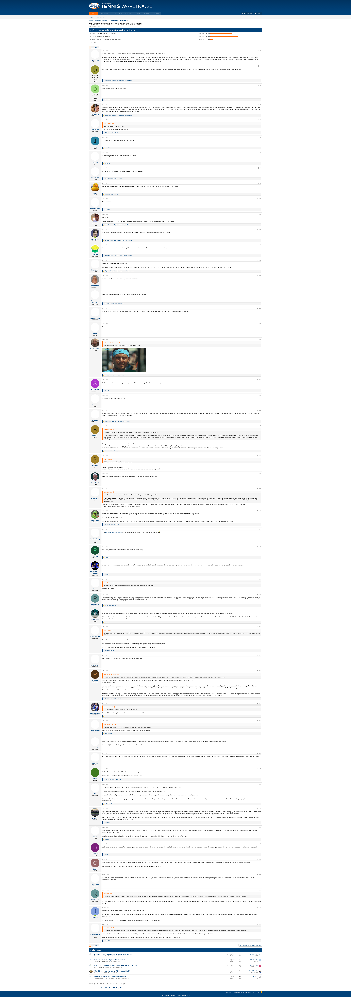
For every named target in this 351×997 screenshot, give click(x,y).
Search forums (100, 17)
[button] (109, 13)
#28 (260, 529)
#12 (260, 229)
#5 (260, 120)
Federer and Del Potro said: (111, 343)
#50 (260, 924)
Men (138, 13)
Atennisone (97, 956)
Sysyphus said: (108, 630)
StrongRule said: (108, 583)
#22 (260, 410)
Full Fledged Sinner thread (113, 532)
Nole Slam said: (108, 123)
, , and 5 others (118, 240)
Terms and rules (237, 992)
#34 (260, 626)
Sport (95, 967)
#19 (260, 339)
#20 (260, 379)
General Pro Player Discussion (115, 956)
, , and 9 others (118, 80)
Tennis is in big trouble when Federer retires (110, 977)
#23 (260, 426)
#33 (260, 610)
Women (146, 13)
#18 (260, 324)
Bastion (256, 955)
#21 (260, 395)
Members (117, 13)
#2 (260, 66)
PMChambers (254, 967)
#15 (260, 275)
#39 (260, 738)
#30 (260, 562)
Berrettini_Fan (97, 973)
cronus (256, 978)
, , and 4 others (118, 225)
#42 (260, 784)
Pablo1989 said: (108, 429)
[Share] (258, 51)
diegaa (96, 961)
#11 (260, 214)
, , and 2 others (118, 115)
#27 (260, 510)
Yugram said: (107, 459)
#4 (260, 104)
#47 (260, 874)
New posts (91, 17)
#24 (260, 455)
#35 (260, 655)
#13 (260, 245)
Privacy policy (247, 992)
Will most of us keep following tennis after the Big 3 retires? (115, 965)
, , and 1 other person (119, 271)
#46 (260, 859)
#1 (260, 50)
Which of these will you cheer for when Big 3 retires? (113, 954)
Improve (156, 13)
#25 (260, 473)
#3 (260, 85)
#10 (260, 199)
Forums (93, 13)
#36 (260, 670)
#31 (260, 579)
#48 (260, 890)
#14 (260, 260)
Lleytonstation (254, 972)
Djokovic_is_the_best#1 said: (111, 674)
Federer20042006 (98, 978)
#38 (260, 720)
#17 (260, 308)
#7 (260, 152)
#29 (260, 546)
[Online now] (95, 237)
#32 (260, 594)
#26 (260, 488)
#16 (260, 291)
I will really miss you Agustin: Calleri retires (109, 960)
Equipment (128, 13)
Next (95, 47)
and (112, 194)
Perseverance (254, 961)
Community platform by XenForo (175, 995)
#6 (260, 137)
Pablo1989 (93, 26)
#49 (260, 907)
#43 (260, 808)
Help (253, 992)
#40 (260, 753)
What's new (104, 13)
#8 (260, 168)
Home (257, 992)
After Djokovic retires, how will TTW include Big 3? (112, 971)
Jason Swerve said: (109, 707)
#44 (260, 827)
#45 (260, 844)
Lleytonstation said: (109, 724)
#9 (260, 183)
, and (113, 179)
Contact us (229, 992)
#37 (260, 703)
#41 (260, 769)
